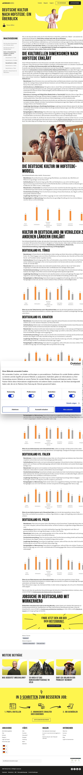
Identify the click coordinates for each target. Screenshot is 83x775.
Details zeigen (72, 403)
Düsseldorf (24, 735)
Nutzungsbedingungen (22, 772)
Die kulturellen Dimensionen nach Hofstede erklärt (10, 44)
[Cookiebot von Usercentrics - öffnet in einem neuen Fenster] (72, 363)
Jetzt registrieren (75, 3)
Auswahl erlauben (41, 409)
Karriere (65, 733)
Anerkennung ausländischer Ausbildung (52, 609)
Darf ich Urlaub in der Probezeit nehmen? (50, 737)
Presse (64, 735)
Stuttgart (24, 737)
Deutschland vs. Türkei (11, 57)
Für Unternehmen (61, 3)
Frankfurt (24, 733)
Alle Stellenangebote (7, 731)
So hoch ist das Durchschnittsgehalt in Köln (51, 733)
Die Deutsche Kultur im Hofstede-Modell (9, 48)
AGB (15, 772)
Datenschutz (11, 772)
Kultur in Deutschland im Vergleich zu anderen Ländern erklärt (10, 53)
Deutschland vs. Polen (11, 68)
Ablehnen (15, 409)
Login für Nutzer (6, 739)
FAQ (3, 733)
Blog (64, 737)
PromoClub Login (6, 741)
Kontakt (4, 735)
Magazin (4, 737)
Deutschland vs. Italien (11, 65)
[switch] (31, 395)
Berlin (23, 741)
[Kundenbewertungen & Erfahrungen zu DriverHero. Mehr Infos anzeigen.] (75, 760)
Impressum (4, 772)
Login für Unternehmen (68, 739)
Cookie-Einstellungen (33, 772)
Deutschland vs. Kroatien (11, 60)
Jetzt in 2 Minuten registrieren (41, 719)
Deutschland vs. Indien (11, 63)
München (24, 743)
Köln (23, 731)
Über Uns (65, 731)
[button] (5, 746)
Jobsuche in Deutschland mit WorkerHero (10, 71)
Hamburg (24, 739)
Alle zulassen (68, 409)
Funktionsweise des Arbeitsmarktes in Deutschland (47, 592)
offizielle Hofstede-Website (64, 119)
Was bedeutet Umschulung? (49, 731)
